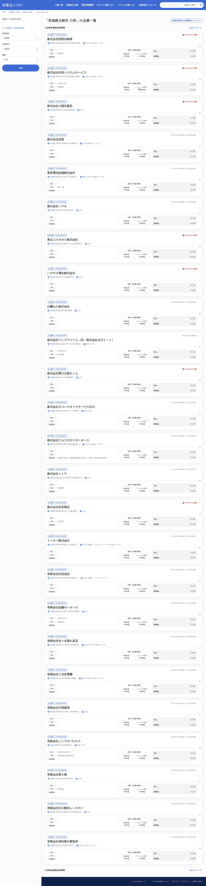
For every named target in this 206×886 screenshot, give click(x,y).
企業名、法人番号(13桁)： (12, 19)
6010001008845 (18, 28)
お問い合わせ (198, 881)
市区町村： (6, 44)
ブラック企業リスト (126, 5)
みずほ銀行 (8, 28)
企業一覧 (59, 5)
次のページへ (195, 28)
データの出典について (160, 881)
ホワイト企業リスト (105, 5)
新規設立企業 (72, 5)
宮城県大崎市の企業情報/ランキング (185, 21)
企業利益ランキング (147, 5)
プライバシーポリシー (180, 881)
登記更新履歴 (87, 5)
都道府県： (6, 33)
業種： (4, 55)
